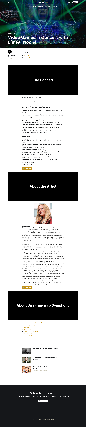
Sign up (26, 410)
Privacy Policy (39, 410)
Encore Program (11, 33)
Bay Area (34, 6)
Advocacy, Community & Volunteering (33, 331)
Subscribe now (44, 401)
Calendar (26, 327)
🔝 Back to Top (27, 168)
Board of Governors (28, 333)
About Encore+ (32, 410)
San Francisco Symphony (11, 56)
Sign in (69, 2)
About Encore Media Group (56, 410)
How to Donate (27, 329)
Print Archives (46, 410)
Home (29, 6)
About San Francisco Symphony (31, 59)
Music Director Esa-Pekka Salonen (32, 323)
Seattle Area (40, 6)
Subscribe (75, 2)
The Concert (27, 55)
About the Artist (27, 57)
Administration (27, 336)
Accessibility (55, 6)
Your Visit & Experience (29, 338)
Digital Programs (47, 6)
